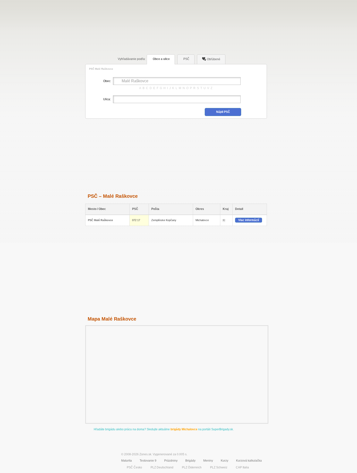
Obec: (106, 81)
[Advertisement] (176, 155)
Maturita (126, 460)
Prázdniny (171, 460)
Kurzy (224, 460)
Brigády (190, 460)
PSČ (186, 59)
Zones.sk (145, 454)
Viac (248, 220)
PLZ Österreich (192, 467)
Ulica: (106, 99)
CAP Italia (242, 467)
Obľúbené (213, 59)
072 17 (136, 220)
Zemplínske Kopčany (163, 220)
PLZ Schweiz (218, 467)
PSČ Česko (134, 467)
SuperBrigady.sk (222, 429)
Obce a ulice (161, 59)
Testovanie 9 (148, 460)
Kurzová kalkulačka (249, 460)
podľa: (131, 59)
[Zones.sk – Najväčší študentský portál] (99, 458)
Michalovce (202, 220)
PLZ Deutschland (162, 467)
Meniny (208, 460)
